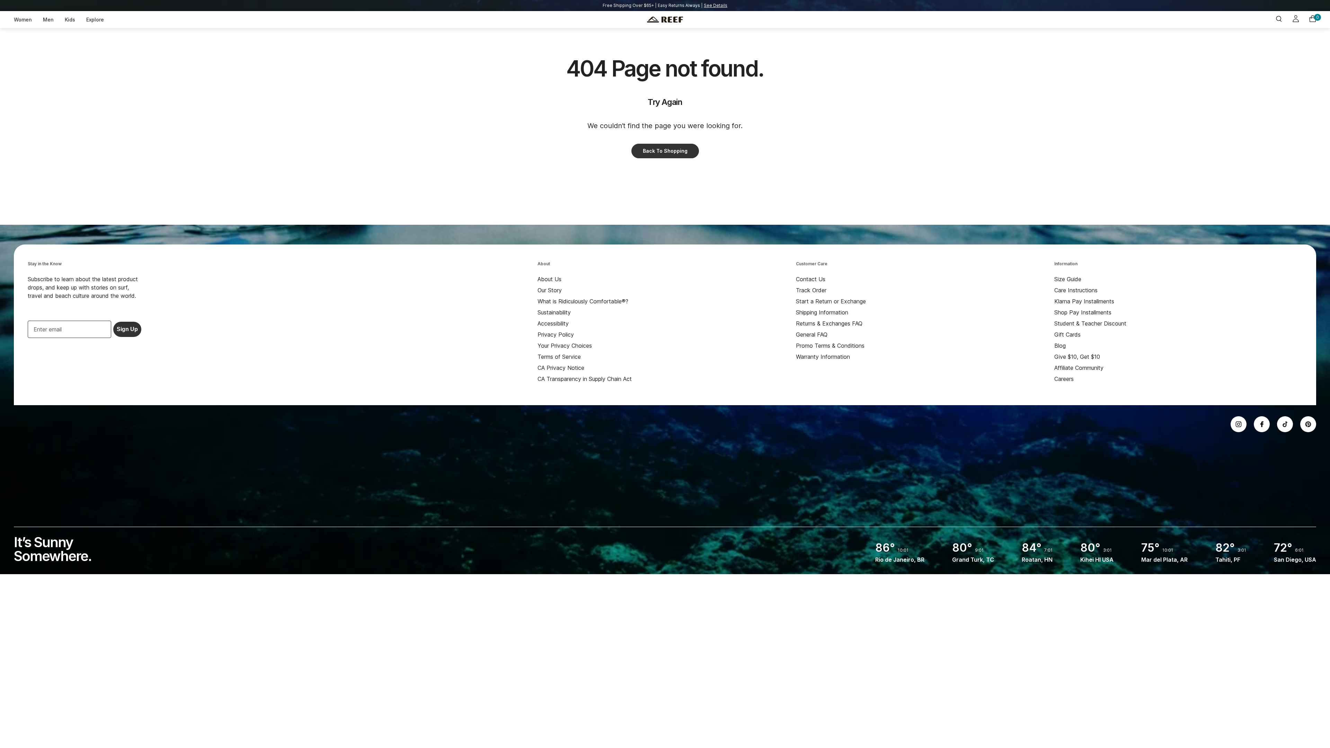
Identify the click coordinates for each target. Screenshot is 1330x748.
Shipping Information (822, 312)
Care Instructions (1076, 290)
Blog (1060, 345)
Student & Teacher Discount (1090, 323)
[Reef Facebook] (1262, 424)
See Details (715, 5)
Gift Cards (1067, 334)
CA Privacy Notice (561, 367)
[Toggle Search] (1278, 19)
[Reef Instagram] (1239, 424)
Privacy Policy (556, 334)
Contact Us (810, 279)
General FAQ (811, 334)
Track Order (811, 290)
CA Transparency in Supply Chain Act (585, 378)
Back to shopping (665, 151)
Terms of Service (559, 356)
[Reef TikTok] (1285, 424)
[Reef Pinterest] (1308, 424)
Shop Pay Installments (1082, 312)
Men (48, 20)
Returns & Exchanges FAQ (829, 323)
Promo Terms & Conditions (830, 345)
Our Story (550, 290)
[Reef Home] (665, 20)
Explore (95, 20)
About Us (549, 279)
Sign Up (127, 329)
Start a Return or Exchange (831, 301)
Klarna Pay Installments (1084, 301)
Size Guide (1067, 279)
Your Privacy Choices (565, 345)
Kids (70, 20)
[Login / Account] (1295, 20)
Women (23, 20)
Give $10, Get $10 (1077, 356)
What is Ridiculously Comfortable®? (583, 301)
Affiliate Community (1078, 367)
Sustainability (554, 312)
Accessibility (553, 323)
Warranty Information (823, 356)
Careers (1064, 378)
